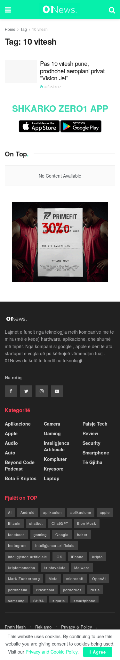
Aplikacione (18, 423)
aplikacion (52, 512)
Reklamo (43, 627)
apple (105, 512)
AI (10, 512)
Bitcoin (14, 523)
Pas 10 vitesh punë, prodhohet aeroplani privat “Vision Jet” (72, 71)
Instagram (17, 545)
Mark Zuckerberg (24, 578)
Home (10, 29)
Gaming (52, 433)
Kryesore (53, 468)
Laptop (52, 478)
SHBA (38, 600)
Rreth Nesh (15, 627)
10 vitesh (40, 29)
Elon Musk (86, 523)
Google (61, 534)
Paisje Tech (95, 423)
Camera (52, 423)
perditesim (17, 589)
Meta (53, 578)
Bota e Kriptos (20, 478)
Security (91, 443)
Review (90, 433)
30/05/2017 (52, 86)
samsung (16, 600)
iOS (59, 556)
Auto (10, 452)
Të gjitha (92, 462)
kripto (97, 556)
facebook (16, 534)
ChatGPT (60, 523)
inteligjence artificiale (27, 556)
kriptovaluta (55, 567)
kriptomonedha (21, 567)
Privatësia (45, 589)
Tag (23, 29)
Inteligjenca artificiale (55, 545)
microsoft (75, 578)
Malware (82, 567)
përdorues (72, 589)
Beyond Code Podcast (20, 465)
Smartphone (96, 452)
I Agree (98, 652)
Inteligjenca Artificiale (56, 446)
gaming (40, 534)
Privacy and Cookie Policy (51, 651)
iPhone (77, 556)
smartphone (84, 600)
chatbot (36, 523)
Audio (11, 443)
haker (82, 534)
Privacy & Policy (76, 627)
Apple (11, 433)
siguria (58, 600)
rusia (95, 589)
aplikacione (80, 512)
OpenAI (99, 578)
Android (27, 512)
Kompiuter (55, 459)
